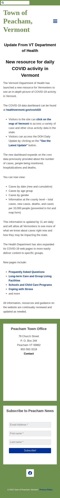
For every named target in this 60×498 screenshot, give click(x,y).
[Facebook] (30, 473)
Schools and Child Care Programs (30, 284)
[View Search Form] (15, 3)
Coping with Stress (21, 289)
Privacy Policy (46, 490)
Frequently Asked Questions (26, 271)
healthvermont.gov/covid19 (23, 109)
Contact (29, 353)
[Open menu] (55, 21)
